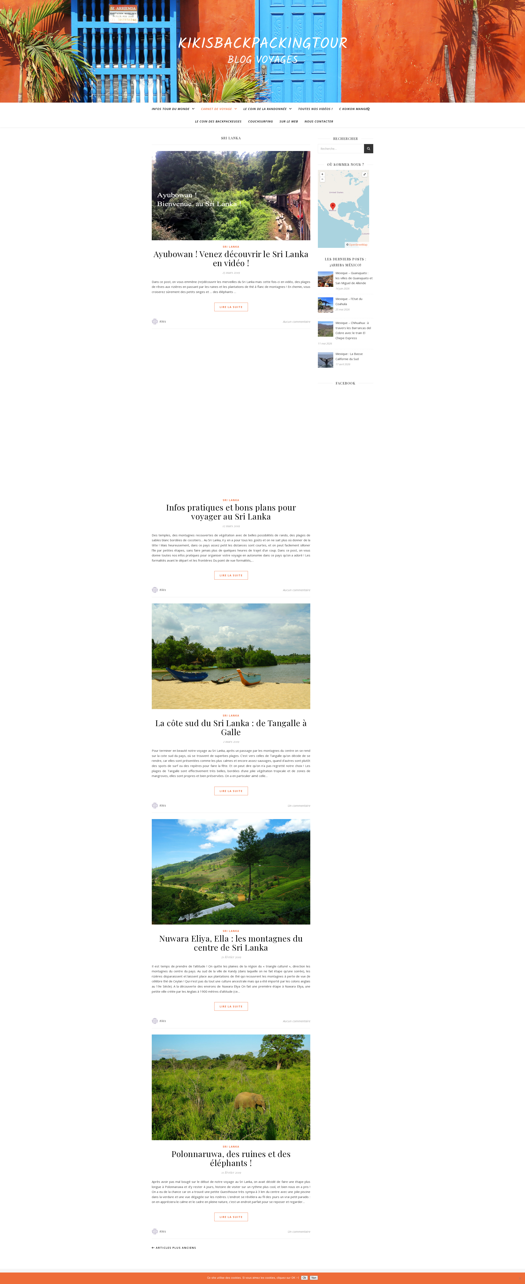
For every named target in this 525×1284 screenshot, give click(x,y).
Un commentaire (299, 805)
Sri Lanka (231, 246)
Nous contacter (319, 121)
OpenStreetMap (358, 244)
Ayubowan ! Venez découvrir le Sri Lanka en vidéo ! (231, 258)
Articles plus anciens (175, 1248)
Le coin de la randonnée (265, 109)
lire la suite (231, 307)
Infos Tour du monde (170, 109)
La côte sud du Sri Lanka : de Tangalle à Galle (231, 727)
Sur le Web (289, 121)
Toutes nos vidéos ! (315, 109)
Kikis (163, 321)
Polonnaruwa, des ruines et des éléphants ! (231, 1158)
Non (314, 1277)
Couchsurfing (260, 121)
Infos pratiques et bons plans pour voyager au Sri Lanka (231, 512)
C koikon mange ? (354, 109)
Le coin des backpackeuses (218, 121)
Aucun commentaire (296, 321)
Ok (304, 1277)
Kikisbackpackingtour (262, 44)
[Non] (520, 1278)
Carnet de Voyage (216, 109)
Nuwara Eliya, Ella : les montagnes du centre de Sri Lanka (231, 943)
